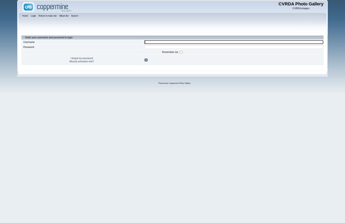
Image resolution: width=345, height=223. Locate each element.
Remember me (170, 52)
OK (146, 60)
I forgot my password (82, 58)
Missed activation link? (81, 61)
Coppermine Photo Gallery (180, 83)
